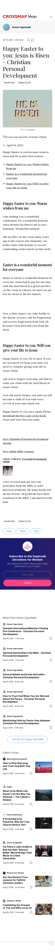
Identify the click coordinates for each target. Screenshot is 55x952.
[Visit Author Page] (8, 473)
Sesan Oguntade (21, 27)
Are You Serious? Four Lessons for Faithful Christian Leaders (15, 880)
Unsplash (30, 129)
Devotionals (9, 82)
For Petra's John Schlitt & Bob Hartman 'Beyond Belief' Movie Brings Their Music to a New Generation (17, 852)
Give (36, 531)
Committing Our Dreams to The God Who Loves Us (17, 906)
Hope (9, 787)
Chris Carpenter (14, 842)
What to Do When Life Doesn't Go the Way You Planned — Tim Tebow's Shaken (16, 795)
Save (9, 531)
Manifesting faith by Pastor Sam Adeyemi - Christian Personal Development (27, 722)
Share (23, 531)
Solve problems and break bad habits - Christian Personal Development (24, 676)
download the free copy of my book (24, 415)
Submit (27, 583)
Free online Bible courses (19, 451)
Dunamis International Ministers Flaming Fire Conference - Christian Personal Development (25, 631)
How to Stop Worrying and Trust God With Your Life (17, 766)
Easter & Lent (24, 82)
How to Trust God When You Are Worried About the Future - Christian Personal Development (26, 699)
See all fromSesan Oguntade (27, 739)
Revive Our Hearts (15, 873)
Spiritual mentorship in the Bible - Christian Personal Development (27, 654)
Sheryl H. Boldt (14, 901)
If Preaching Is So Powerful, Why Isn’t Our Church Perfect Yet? (16, 821)
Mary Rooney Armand (17, 759)
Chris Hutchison (14, 815)
